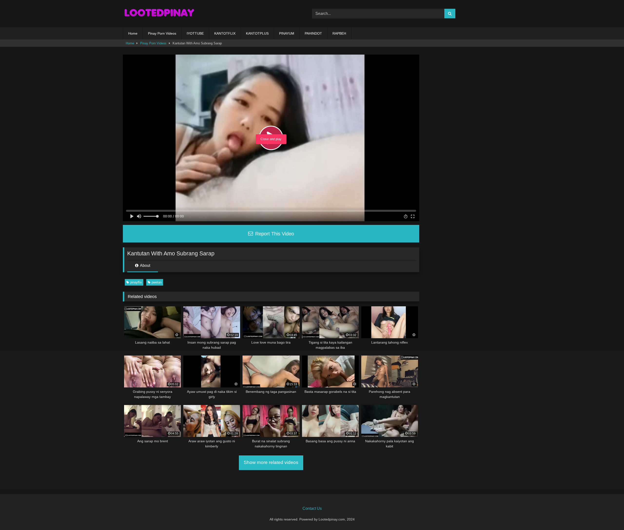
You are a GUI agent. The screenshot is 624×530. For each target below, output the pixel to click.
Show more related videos (271, 462)
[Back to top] (609, 515)
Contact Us (312, 508)
